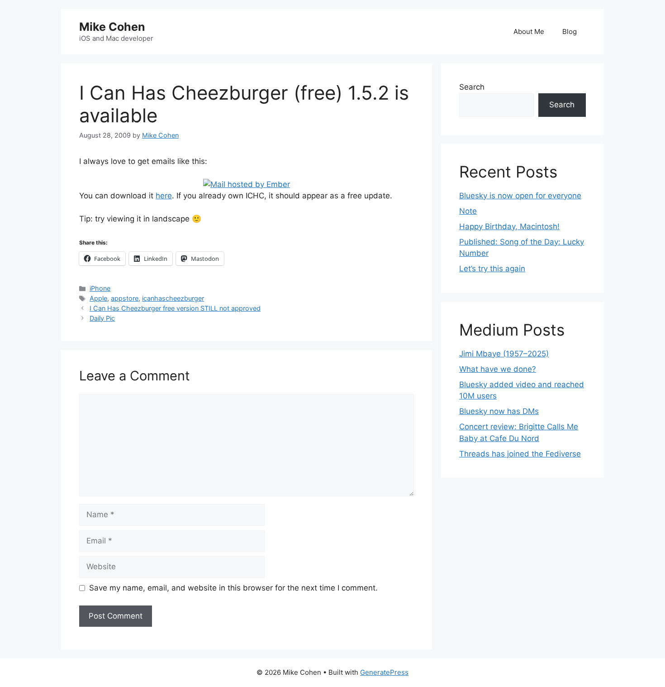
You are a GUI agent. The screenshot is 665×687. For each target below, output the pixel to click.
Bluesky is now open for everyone (520, 195)
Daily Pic (102, 318)
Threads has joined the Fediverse (520, 453)
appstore (124, 298)
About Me (528, 31)
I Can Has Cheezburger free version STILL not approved (175, 308)
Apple (98, 298)
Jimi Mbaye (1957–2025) (504, 353)
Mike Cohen (112, 27)
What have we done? (497, 369)
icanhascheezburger (173, 298)
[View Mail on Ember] (246, 184)
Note (468, 211)
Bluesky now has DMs (499, 411)
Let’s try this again (492, 268)
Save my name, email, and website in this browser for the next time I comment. (233, 587)
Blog (569, 31)
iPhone (100, 288)
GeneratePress (384, 672)
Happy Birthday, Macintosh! (509, 226)
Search (471, 86)
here (164, 195)
